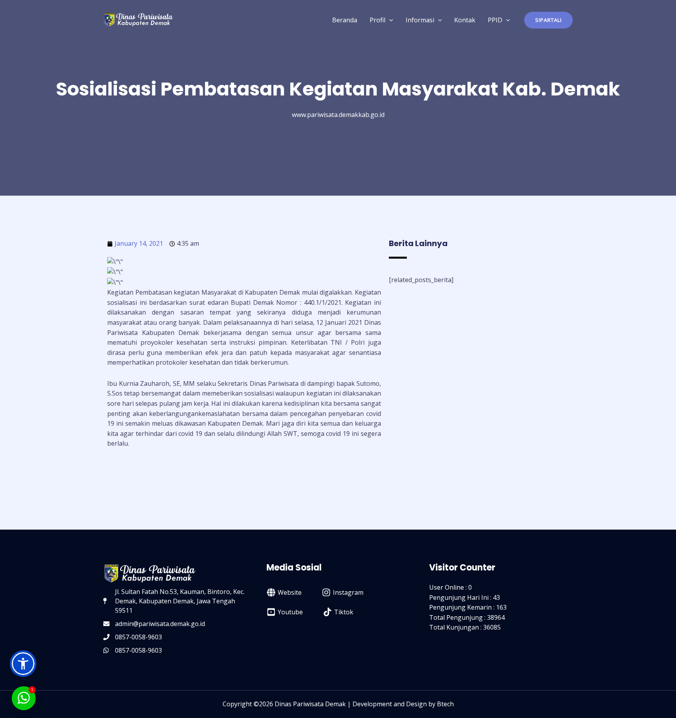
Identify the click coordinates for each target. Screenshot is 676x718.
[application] (389, 20)
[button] (548, 20)
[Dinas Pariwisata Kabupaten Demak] (138, 19)
